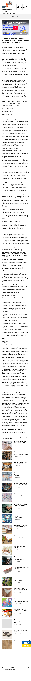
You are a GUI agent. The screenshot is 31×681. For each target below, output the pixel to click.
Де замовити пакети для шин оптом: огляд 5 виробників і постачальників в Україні (21, 484)
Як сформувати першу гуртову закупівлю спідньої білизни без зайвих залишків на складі (21, 590)
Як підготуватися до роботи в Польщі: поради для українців (21, 536)
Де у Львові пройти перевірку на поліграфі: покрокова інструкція (21, 505)
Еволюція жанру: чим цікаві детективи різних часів (20, 526)
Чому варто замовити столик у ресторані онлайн (21, 463)
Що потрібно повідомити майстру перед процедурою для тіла (21, 442)
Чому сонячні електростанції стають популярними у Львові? (21, 621)
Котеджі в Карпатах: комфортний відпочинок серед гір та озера (20, 579)
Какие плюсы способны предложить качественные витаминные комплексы (20, 610)
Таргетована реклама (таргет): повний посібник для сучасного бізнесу (21, 516)
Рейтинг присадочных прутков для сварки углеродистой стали (21, 568)
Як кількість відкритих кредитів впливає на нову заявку (21, 494)
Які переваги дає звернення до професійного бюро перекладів (21, 474)
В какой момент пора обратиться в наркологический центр (19, 558)
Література (6, 42)
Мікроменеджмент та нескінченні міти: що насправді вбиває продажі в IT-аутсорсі (21, 600)
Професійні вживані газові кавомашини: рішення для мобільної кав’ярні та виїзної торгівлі (21, 453)
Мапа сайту (3, 664)
